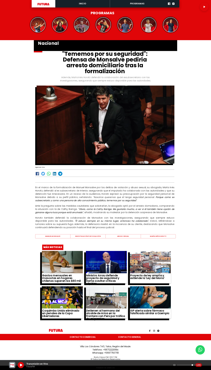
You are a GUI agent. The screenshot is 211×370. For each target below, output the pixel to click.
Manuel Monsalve (52, 236)
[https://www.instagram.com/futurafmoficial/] (173, 7)
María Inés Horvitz (158, 236)
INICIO (82, 3)
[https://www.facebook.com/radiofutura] (169, 7)
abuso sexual (123, 236)
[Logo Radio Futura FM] (43, 5)
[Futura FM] (38, 25)
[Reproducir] (204, 6)
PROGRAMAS (137, 3)
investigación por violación (88, 236)
